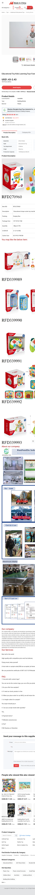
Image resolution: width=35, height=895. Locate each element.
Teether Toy (20, 842)
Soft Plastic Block (20, 863)
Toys (7, 12)
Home (3, 12)
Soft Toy (4, 842)
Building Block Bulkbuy (9, 879)
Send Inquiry (17, 87)
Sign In (4, 124)
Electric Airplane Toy (22, 845)
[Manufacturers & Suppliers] (17, 3)
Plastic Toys (6, 871)
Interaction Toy (21, 839)
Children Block (7, 875)
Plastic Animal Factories (19, 871)
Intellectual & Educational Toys (17, 12)
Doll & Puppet (5, 845)
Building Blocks (29, 12)
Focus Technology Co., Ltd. (21, 888)
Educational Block (7, 863)
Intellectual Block (27, 875)
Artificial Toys (5, 839)
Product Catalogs (25, 835)
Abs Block (16, 875)
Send (16, 765)
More (3, 848)
